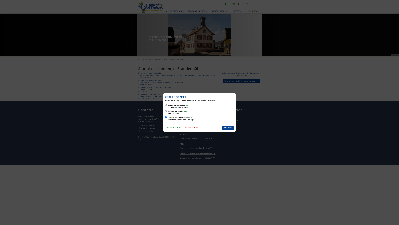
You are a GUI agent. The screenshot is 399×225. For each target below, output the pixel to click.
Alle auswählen (174, 128)
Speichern (228, 128)
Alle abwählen (191, 128)
